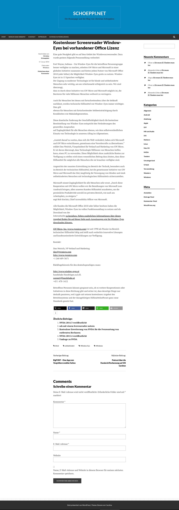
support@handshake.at (64, 278)
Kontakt (31, 37)
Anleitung (147, 119)
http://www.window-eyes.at (66, 271)
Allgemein (147, 111)
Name (56, 432)
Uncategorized (149, 161)
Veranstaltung (149, 169)
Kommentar (59, 401)
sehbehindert (69, 346)
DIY (145, 127)
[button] (60, 308)
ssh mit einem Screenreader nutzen (77, 326)
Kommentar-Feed (150, 201)
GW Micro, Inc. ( (60, 229)
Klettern (147, 140)
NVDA (146, 152)
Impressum (42, 37)
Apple (146, 123)
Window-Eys (85, 346)
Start (3, 37)
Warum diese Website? (17, 37)
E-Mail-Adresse (61, 444)
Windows (46, 67)
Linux (146, 144)
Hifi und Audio (149, 131)
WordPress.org (149, 205)
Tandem (147, 156)
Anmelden (147, 193)
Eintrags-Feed (149, 197)
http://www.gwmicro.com (65, 255)
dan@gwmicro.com (62, 251)
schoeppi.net (89, 13)
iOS (145, 136)
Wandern (147, 173)
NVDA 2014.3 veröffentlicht (73, 322)
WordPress (86, 505)
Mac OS (147, 148)
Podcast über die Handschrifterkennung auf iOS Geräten (113, 363)
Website (57, 455)
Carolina (109, 505)
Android (147, 115)
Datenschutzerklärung (59, 37)
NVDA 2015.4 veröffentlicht (73, 336)
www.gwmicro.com (77, 229)
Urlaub (146, 165)
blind (57, 346)
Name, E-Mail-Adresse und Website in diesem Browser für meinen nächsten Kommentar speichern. (88, 472)
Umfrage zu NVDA (68, 339)
